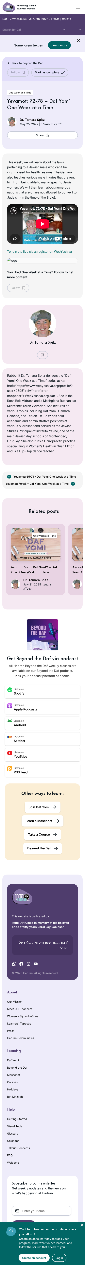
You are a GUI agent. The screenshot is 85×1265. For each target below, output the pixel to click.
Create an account (34, 1257)
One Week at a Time (44, 535)
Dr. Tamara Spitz (32, 120)
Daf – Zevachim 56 (14, 18)
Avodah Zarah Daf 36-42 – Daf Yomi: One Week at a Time (34, 569)
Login (59, 1257)
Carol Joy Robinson (51, 926)
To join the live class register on (39, 251)
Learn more (59, 45)
